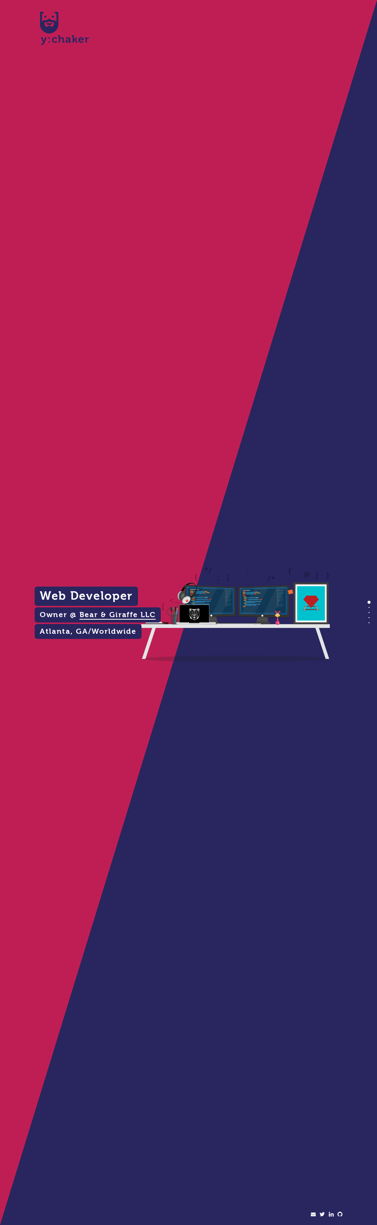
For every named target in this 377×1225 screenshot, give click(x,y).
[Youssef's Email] (313, 1214)
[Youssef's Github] (340, 1214)
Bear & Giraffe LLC (118, 614)
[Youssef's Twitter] (322, 1214)
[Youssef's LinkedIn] (331, 1214)
